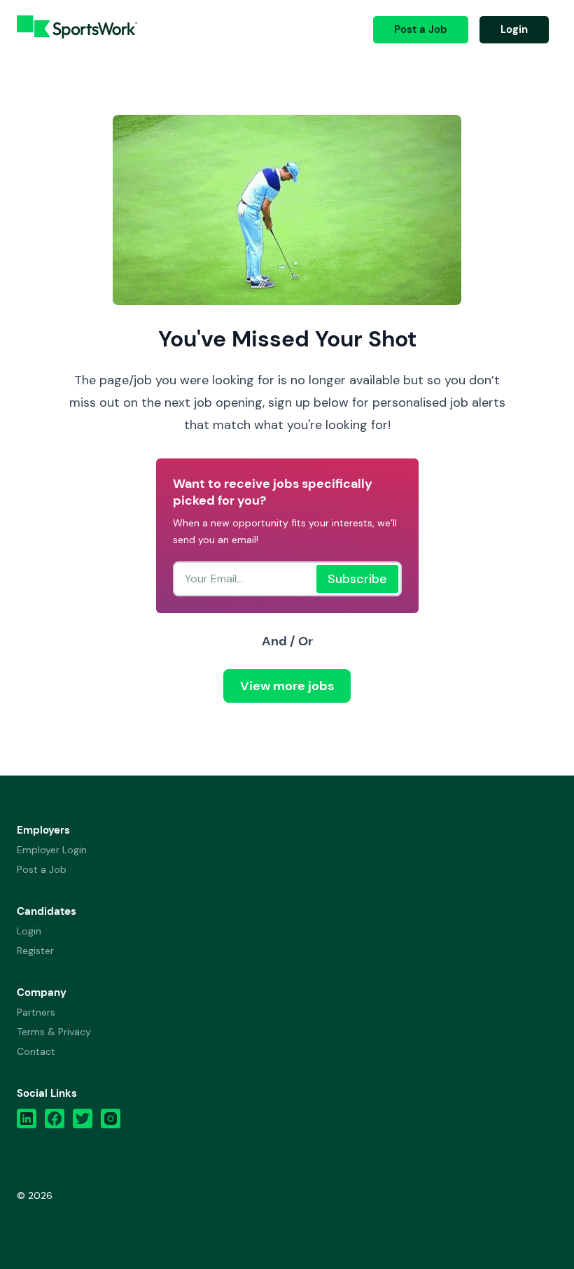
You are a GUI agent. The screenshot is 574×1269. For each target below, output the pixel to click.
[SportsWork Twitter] (82, 1122)
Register (35, 950)
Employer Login (52, 849)
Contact (36, 1051)
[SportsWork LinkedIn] (26, 1122)
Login (514, 29)
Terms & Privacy (54, 1031)
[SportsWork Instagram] (110, 1122)
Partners (36, 1012)
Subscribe (357, 578)
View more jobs (287, 686)
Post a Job (420, 29)
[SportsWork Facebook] (54, 1122)
